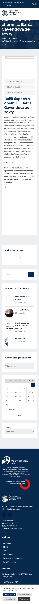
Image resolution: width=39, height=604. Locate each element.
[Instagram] (9, 514)
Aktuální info (11, 92)
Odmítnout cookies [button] (24, 594)
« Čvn (19, 415)
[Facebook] (4, 514)
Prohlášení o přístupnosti (12, 558)
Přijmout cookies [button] (10, 594)
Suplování (16, 2)
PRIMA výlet (20, 338)
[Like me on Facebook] (27, 2)
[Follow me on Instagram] (27, 5)
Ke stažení (7, 543)
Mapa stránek (8, 554)
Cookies (6, 551)
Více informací (23, 599)
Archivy (8, 428)
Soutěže (19, 92)
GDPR (5, 547)
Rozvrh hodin (7, 2)
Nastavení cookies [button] (10, 599)
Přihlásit (34, 4)
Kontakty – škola (9, 562)
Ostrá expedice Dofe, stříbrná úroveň (22, 325)
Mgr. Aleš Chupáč (13, 87)
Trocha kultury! (22, 310)
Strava (8, 5)
